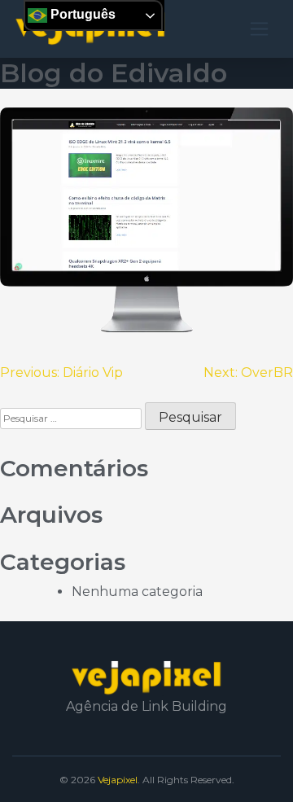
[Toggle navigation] (259, 29)
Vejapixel (118, 780)
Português (81, 14)
